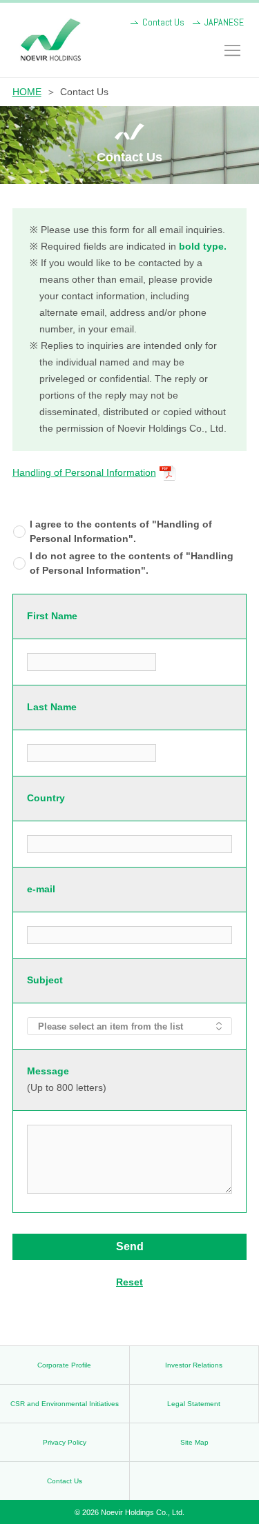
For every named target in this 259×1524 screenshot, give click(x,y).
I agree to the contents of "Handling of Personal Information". (121, 531)
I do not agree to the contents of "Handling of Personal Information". (131, 563)
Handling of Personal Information (84, 472)
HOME (26, 91)
